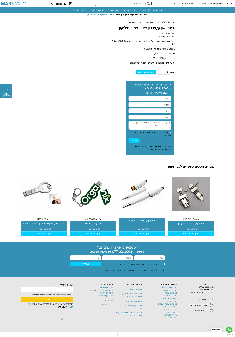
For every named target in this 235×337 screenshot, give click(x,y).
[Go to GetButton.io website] (229, 334)
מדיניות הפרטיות (163, 150)
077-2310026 (57, 4)
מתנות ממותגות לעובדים (167, 304)
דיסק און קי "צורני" (122, 15)
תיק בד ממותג (171, 312)
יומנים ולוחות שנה (79, 10)
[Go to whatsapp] (229, 330)
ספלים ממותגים (171, 301)
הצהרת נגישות (107, 305)
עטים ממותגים (114, 10)
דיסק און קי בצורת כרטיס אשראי (100, 290)
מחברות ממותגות (130, 10)
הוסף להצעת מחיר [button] (191, 234)
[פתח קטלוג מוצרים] (182, 3)
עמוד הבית (144, 15)
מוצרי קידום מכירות (169, 287)
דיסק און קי (134, 15)
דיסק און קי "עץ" (106, 293)
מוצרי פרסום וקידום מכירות (152, 10)
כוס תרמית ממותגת (169, 307)
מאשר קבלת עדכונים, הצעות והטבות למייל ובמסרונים (141, 264)
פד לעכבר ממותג (170, 309)
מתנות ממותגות (171, 293)
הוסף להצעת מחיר (146, 72)
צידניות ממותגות (170, 315)
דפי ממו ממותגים (135, 289)
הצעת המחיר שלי (6, 95)
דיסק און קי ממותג (97, 10)
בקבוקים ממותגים (170, 298)
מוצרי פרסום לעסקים (169, 290)
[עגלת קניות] (70, 3)
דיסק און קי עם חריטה (133, 301)
